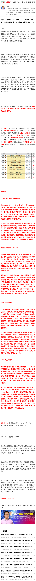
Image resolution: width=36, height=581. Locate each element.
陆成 (7, 6)
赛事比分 (21, 2)
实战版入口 (25, 2)
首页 (14, 2)
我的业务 (29, 2)
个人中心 (33, 2)
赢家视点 (18, 2)
